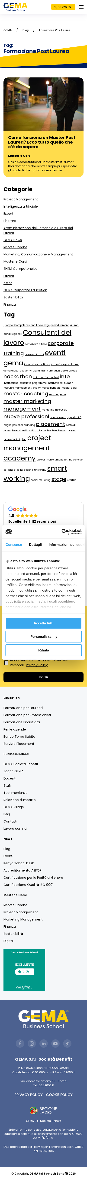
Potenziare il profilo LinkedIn (29, 430)
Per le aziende (14, 729)
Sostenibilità (13, 297)
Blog (26, 30)
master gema (57, 394)
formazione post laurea (65, 364)
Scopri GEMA (13, 771)
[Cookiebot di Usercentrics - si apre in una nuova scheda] (62, 532)
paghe (7, 425)
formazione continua (37, 364)
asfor (7, 283)
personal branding (23, 425)
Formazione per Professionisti (27, 715)
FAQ (6, 814)
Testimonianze (15, 792)
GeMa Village (69, 370)
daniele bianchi (34, 354)
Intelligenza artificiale (20, 206)
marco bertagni (51, 388)
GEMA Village (13, 807)
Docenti (9, 778)
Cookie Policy (59, 1094)
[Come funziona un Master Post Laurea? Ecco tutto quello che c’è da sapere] (43, 103)
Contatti (10, 821)
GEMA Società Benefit (20, 764)
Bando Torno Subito (19, 736)
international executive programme (25, 383)
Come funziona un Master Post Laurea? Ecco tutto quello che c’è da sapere (41, 142)
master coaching (25, 393)
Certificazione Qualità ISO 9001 (28, 884)
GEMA (7, 30)
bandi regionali (12, 334)
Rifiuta (43, 650)
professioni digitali (14, 439)
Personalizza (40, 637)
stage (59, 479)
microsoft (61, 409)
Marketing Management (23, 919)
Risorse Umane (15, 247)
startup (71, 480)
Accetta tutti (43, 623)
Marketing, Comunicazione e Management (38, 254)
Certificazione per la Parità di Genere (33, 877)
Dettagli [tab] (35, 544)
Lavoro (8, 275)
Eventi (8, 856)
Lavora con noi (15, 828)
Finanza (9, 304)
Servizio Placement (18, 743)
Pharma (9, 220)
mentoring (48, 409)
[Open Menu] (81, 7)
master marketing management (27, 405)
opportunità (74, 417)
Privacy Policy (37, 665)
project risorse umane (50, 459)
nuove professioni (26, 416)
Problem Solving (57, 430)
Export (8, 213)
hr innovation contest (46, 377)
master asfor (69, 388)
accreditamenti (60, 325)
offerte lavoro (58, 417)
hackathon (17, 376)
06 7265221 (64, 7)
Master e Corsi (19, 156)
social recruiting (41, 480)
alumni (74, 325)
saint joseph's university (31, 470)
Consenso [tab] (13, 544)
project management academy (27, 448)
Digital (8, 941)
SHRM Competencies (20, 268)
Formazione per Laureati (23, 708)
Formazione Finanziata (21, 722)
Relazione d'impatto (19, 800)
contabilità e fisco (36, 344)
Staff (7, 785)
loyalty (36, 388)
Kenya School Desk (18, 863)
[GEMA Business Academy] (15, 7)
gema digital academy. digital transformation (31, 370)
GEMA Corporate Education (25, 290)
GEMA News (12, 240)
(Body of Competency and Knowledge (26, 325)
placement (50, 424)
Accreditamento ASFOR (22, 870)
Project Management (20, 199)
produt (72, 430)
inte (65, 376)
